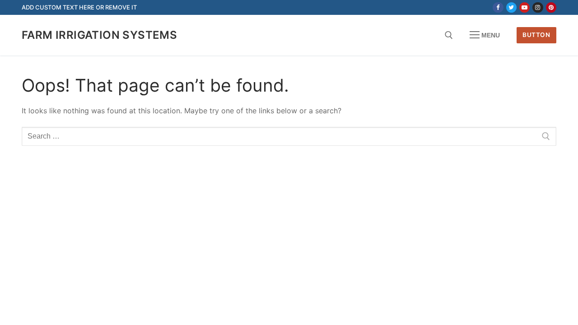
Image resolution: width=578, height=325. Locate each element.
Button (536, 34)
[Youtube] (524, 7)
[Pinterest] (551, 7)
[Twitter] (511, 7)
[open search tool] (449, 35)
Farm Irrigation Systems (99, 35)
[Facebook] (498, 7)
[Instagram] (537, 7)
